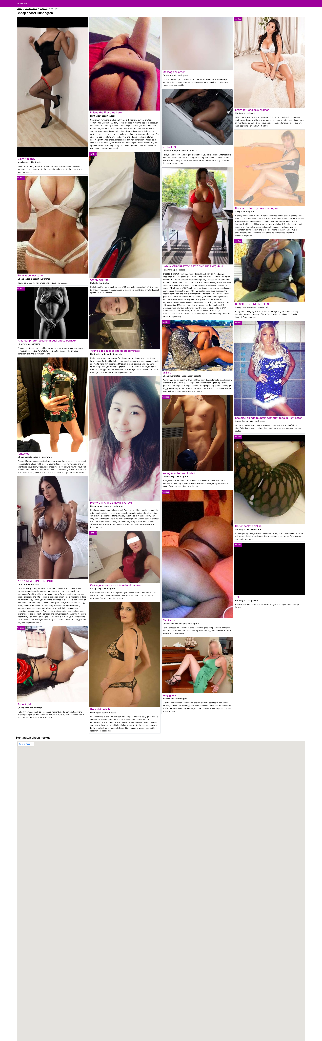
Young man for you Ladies (179, 473)
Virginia (43, 8)
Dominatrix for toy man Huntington (256, 208)
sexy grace (169, 695)
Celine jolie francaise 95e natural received (116, 585)
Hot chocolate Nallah (248, 526)
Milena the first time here (106, 112)
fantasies (23, 453)
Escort (19, 8)
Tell (237, 597)
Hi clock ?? (169, 147)
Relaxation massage (30, 275)
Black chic (169, 620)
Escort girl (24, 704)
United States (31, 8)
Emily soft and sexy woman (252, 109)
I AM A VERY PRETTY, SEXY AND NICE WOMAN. (193, 266)
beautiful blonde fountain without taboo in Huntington (268, 417)
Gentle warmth (99, 279)
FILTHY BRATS (23, 3)
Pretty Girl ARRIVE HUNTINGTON (111, 502)
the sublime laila (100, 709)
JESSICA (168, 372)
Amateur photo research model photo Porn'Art (47, 340)
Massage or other (174, 72)
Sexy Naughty (26, 158)
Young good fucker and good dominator (115, 350)
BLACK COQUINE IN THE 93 (252, 304)
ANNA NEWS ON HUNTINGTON (37, 581)
